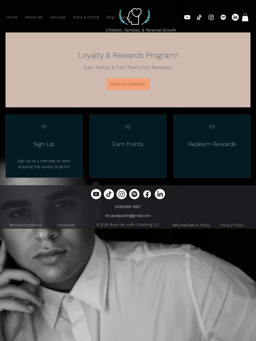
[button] (245, 17)
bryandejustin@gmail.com (128, 215)
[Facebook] (147, 194)
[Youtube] (187, 17)
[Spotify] (223, 17)
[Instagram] (211, 17)
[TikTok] (199, 17)
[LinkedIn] (235, 17)
